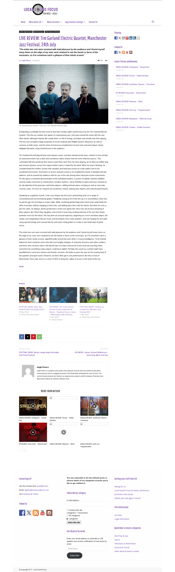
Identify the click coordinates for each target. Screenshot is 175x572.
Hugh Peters (26, 60)
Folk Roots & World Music (125, 543)
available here (42, 486)
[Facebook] (21, 336)
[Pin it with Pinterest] (127, 38)
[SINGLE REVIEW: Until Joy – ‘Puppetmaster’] (94, 432)
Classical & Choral (121, 547)
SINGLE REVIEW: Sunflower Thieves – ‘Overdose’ (135, 84)
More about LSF (35, 21)
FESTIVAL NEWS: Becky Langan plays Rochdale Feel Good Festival (39, 353)
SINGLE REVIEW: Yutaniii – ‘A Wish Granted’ (133, 127)
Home (23, 21)
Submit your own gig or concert (127, 498)
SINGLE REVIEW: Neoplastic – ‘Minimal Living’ (134, 119)
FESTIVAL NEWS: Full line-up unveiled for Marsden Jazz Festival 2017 (92, 309)
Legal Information (121, 519)
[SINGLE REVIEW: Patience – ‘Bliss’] (64, 432)
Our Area (118, 515)
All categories (74, 515)
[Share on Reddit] (123, 38)
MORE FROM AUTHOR (50, 391)
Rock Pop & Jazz (38, 32)
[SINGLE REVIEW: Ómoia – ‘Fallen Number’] (64, 406)
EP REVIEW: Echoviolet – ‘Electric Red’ (33, 444)
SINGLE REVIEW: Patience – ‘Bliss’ (62, 444)
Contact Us (93, 21)
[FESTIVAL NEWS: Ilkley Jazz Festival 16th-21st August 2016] (33, 295)
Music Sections (53, 21)
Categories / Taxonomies (77, 513)
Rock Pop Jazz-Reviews (52, 32)
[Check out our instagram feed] (130, 52)
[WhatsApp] (39, 336)
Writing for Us (120, 486)
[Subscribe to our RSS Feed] (123, 52)
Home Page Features (26, 32)
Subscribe (74, 555)
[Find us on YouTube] (127, 52)
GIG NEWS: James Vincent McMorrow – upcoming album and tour (91, 353)
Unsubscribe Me (75, 510)
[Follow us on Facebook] (115, 52)
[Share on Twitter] (119, 38)
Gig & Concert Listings (74, 21)
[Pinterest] (33, 336)
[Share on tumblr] (134, 38)
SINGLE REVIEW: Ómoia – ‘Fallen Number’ (132, 76)
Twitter (35, 494)
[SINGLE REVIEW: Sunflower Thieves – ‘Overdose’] (94, 406)
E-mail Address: (73, 500)
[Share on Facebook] (115, 38)
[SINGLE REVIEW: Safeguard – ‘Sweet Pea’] (33, 406)
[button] (153, 22)
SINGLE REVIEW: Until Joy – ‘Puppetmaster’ (133, 110)
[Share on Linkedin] (130, 38)
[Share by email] (138, 38)
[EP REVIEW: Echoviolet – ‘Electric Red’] (33, 432)
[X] (27, 336)
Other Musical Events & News (126, 551)
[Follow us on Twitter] (119, 52)
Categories (73, 518)
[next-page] (24, 450)
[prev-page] (20, 450)
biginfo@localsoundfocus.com (37, 490)
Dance (117, 540)
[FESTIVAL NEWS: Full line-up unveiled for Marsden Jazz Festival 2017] (93, 295)
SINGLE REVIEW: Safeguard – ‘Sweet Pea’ (132, 67)
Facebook (26, 494)
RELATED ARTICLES (29, 391)
